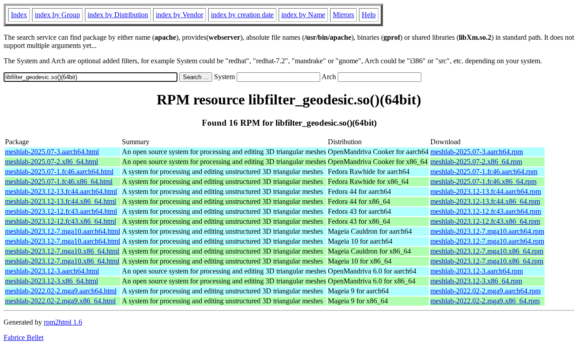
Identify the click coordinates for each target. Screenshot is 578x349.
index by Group (57, 15)
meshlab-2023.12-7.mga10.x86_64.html (62, 251)
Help (369, 15)
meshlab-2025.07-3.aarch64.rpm (476, 152)
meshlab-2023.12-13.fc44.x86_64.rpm (485, 201)
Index (19, 15)
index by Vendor (179, 15)
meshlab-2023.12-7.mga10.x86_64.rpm (486, 251)
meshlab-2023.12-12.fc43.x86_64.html (60, 221)
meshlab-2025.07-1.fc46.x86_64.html (58, 181)
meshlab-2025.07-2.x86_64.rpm (476, 161)
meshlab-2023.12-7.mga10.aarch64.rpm (487, 231)
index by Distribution (118, 15)
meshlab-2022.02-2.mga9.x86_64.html (60, 301)
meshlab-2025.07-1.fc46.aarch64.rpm (483, 171)
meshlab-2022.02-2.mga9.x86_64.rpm (485, 301)
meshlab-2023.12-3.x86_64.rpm (476, 281)
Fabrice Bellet (23, 337)
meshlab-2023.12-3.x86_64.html (51, 281)
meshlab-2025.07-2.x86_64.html (51, 161)
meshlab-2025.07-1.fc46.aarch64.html (59, 171)
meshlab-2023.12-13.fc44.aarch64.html (61, 191)
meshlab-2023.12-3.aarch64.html (52, 271)
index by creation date (242, 15)
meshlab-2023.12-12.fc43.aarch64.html (61, 211)
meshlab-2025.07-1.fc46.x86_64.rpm (483, 181)
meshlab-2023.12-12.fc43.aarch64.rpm (485, 211)
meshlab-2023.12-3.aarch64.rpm (476, 271)
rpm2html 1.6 (63, 322)
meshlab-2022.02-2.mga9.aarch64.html (61, 291)
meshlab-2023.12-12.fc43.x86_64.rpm (485, 221)
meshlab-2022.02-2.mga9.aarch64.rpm (485, 291)
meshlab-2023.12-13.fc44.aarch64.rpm (485, 191)
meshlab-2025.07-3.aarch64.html (52, 152)
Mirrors (343, 15)
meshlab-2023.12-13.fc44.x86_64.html (60, 201)
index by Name (303, 15)
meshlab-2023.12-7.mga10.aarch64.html (62, 231)
